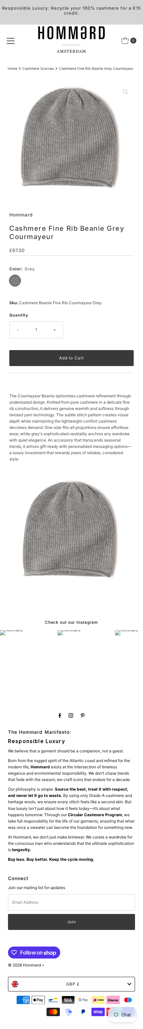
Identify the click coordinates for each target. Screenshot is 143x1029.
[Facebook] (60, 715)
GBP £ (73, 983)
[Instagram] (71, 715)
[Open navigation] (11, 41)
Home (12, 68)
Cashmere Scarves (38, 68)
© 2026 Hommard (24, 965)
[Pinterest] (82, 715)
